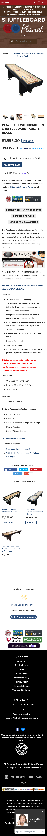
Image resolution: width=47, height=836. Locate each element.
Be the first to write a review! (23, 617)
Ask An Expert (21, 665)
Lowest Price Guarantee (23, 222)
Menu (6, 2)
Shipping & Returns (23, 216)
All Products (9, 764)
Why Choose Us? (32, 210)
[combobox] (23, 41)
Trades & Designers (21, 690)
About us (21, 661)
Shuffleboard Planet (31, 768)
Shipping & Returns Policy (21, 187)
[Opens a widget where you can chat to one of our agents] (30, 821)
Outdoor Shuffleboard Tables (29, 764)
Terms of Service (22, 686)
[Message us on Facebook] (23, 729)
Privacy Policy (21, 682)
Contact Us (21, 673)
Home (5, 53)
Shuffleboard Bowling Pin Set (18, 449)
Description (13, 210)
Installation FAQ (21, 678)
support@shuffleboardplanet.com (22, 718)
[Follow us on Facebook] (17, 729)
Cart (44, 2)
